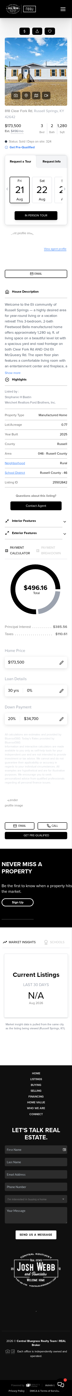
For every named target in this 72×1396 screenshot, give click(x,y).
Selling (36, 1091)
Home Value (36, 1102)
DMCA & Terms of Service (44, 1391)
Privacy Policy (17, 1391)
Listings (36, 1079)
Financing (36, 1096)
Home (36, 1073)
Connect (36, 1114)
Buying (36, 1085)
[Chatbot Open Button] (60, 1384)
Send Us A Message (36, 1234)
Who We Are (36, 1108)
